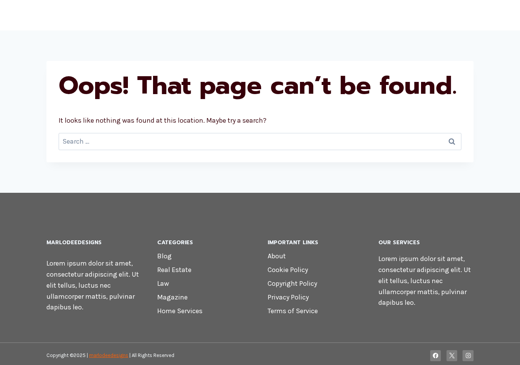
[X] (452, 355)
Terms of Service (293, 311)
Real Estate (174, 270)
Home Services (180, 311)
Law (163, 283)
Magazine (172, 297)
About (277, 256)
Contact (453, 15)
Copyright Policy (292, 283)
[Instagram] (468, 355)
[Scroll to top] (502, 351)
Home (248, 15)
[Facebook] (435, 355)
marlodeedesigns (108, 355)
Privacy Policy (288, 297)
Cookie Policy (288, 270)
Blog (164, 256)
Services (376, 15)
